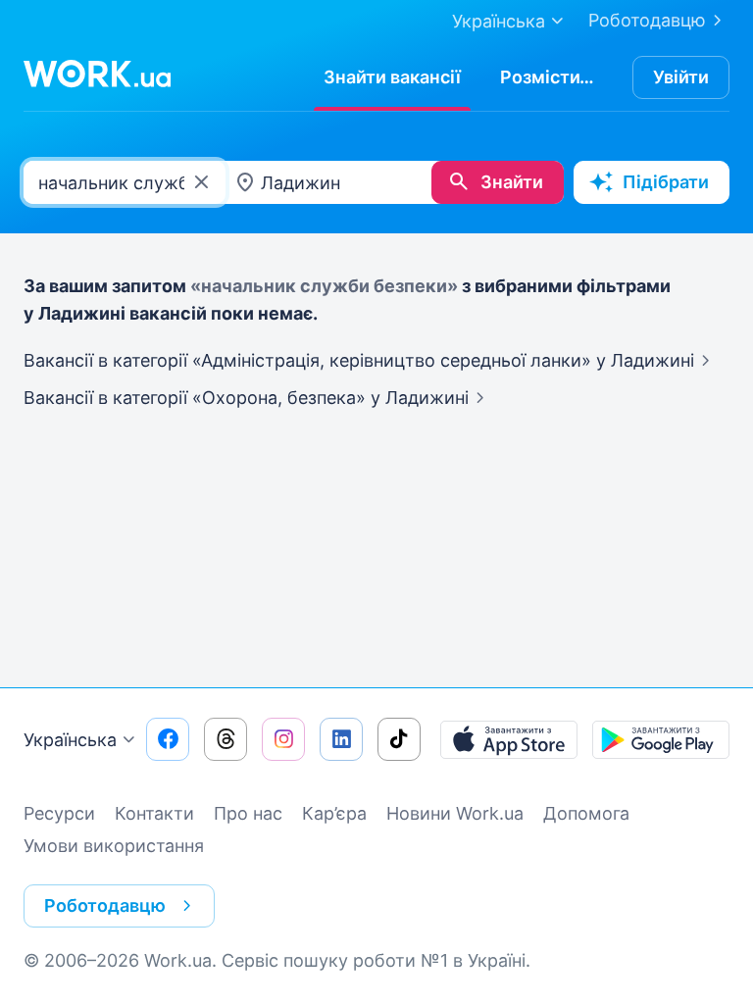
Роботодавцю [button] (105, 905)
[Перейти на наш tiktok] (399, 739)
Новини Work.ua (455, 813)
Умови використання (114, 845)
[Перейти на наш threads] (225, 739)
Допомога (586, 813)
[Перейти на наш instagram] (283, 739)
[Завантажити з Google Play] (660, 739)
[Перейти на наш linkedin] (341, 739)
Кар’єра (334, 813)
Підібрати (666, 182)
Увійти (681, 77)
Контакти (154, 813)
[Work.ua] (97, 73)
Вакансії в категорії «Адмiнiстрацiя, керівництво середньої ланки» (359, 360)
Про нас (248, 813)
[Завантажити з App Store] (508, 739)
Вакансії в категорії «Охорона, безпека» (246, 397)
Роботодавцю (647, 20)
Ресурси (59, 813)
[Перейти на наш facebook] (167, 739)
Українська (70, 739)
